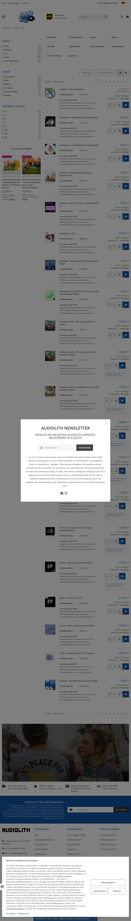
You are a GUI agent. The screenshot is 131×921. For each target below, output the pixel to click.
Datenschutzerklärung (15, 909)
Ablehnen (117, 891)
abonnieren (85, 447)
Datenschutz (23, 913)
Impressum (10, 913)
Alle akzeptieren (108, 882)
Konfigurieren (100, 891)
